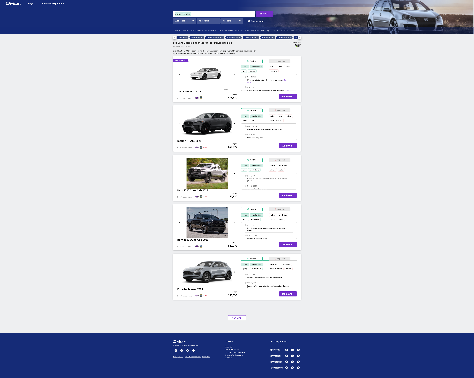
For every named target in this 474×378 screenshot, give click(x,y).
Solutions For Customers (234, 355)
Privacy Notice (178, 357)
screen (288, 269)
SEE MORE (287, 97)
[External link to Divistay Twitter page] (298, 350)
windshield (286, 264)
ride (244, 170)
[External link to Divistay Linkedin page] (292, 350)
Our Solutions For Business (235, 352)
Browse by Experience (53, 3)
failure (288, 67)
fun (244, 71)
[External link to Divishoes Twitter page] (298, 356)
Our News (228, 358)
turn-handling (257, 67)
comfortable (254, 170)
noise (272, 67)
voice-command (276, 120)
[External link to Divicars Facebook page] (176, 350)
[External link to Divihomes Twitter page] (298, 368)
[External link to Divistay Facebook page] (286, 350)
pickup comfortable (251, 38)
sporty (245, 120)
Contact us (206, 357)
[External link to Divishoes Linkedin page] (292, 356)
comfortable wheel (233, 38)
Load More (236, 318)
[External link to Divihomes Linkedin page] (292, 368)
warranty (273, 71)
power (245, 67)
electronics (274, 264)
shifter (272, 170)
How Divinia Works (232, 350)
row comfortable (196, 38)
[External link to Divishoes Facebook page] (286, 356)
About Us (228, 347)
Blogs (30, 3)
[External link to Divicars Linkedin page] (182, 350)
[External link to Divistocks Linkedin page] (292, 362)
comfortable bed (267, 38)
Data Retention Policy (193, 357)
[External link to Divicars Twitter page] (188, 350)
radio (280, 116)
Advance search (257, 21)
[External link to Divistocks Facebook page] (286, 362)
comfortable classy (284, 38)
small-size (283, 166)
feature (252, 71)
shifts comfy (183, 38)
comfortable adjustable (214, 38)
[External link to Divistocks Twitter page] (298, 362)
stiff (280, 67)
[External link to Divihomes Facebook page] (286, 368)
